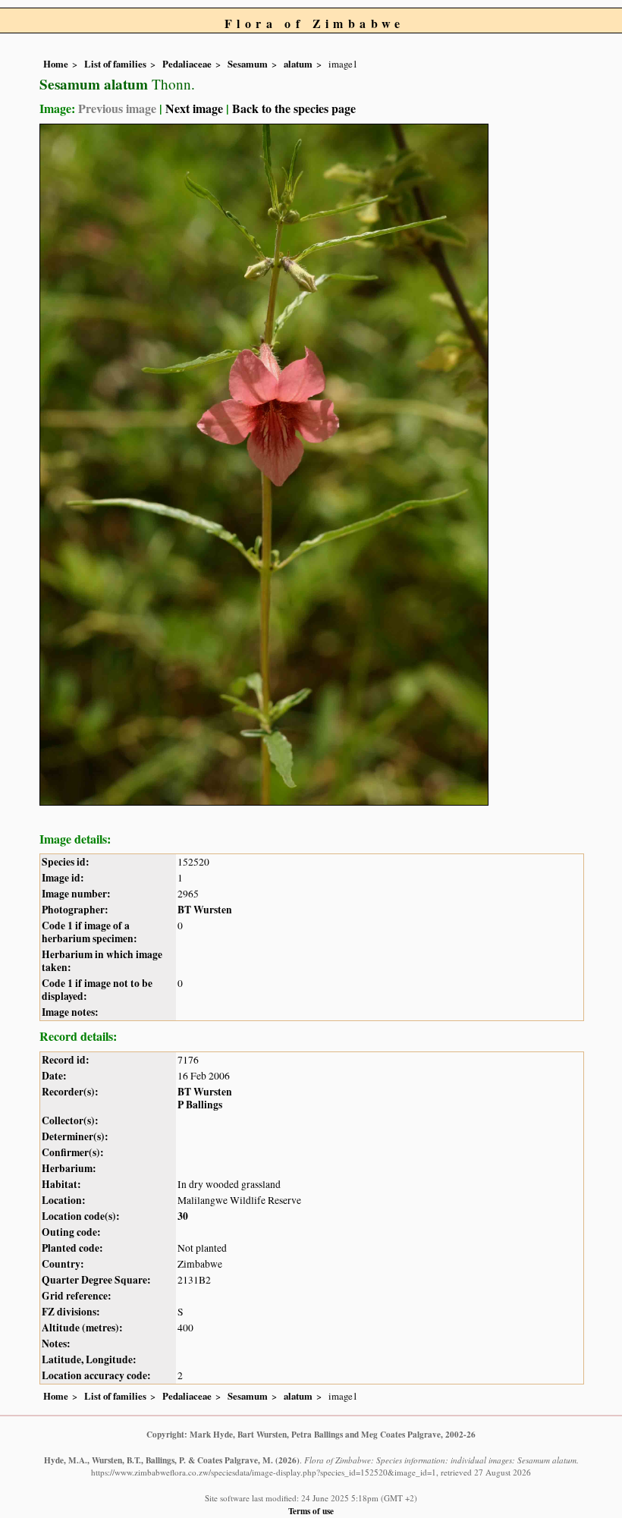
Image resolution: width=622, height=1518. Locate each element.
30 (182, 1216)
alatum (298, 64)
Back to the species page (294, 108)
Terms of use (311, 1510)
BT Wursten (204, 909)
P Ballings (199, 1104)
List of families (115, 64)
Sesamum (248, 64)
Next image (194, 108)
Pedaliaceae (187, 64)
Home (55, 64)
